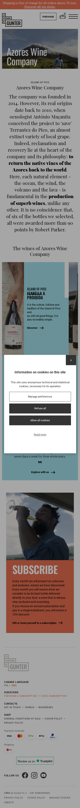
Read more (40, 435)
